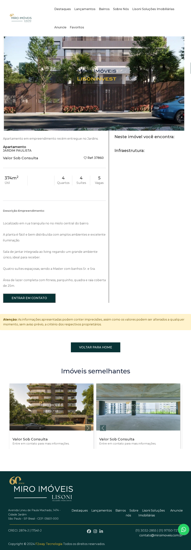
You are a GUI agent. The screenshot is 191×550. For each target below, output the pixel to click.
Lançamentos (85, 9)
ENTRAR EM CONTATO (29, 298)
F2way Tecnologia (48, 544)
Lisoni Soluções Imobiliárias (153, 9)
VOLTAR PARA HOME (95, 347)
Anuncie (60, 27)
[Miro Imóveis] (21, 18)
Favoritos (77, 27)
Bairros (104, 9)
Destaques (62, 9)
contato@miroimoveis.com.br (161, 535)
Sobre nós (121, 9)
